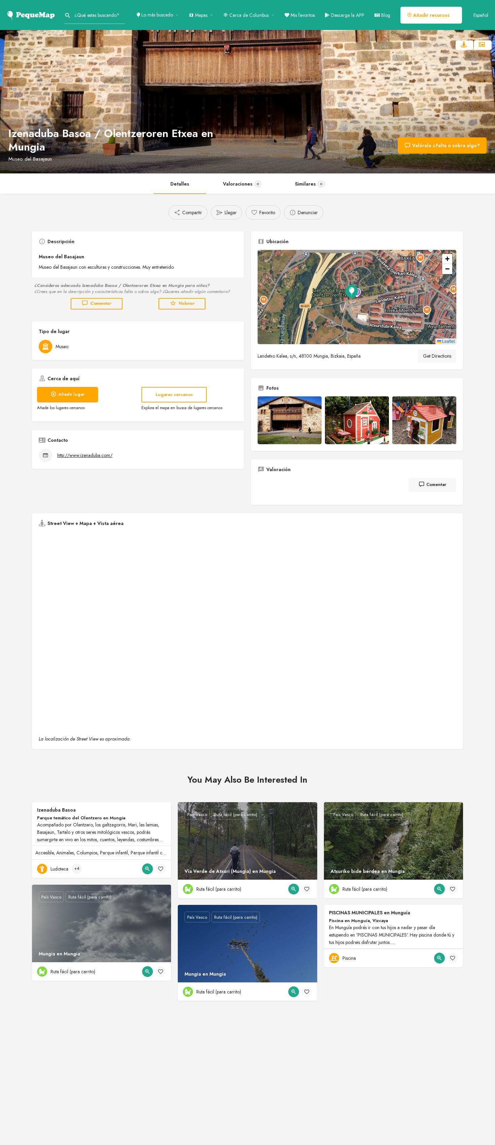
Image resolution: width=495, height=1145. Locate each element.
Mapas (200, 15)
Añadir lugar (71, 394)
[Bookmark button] (160, 868)
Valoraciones (241, 184)
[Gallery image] (290, 420)
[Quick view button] (147, 868)
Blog (385, 15)
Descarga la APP (347, 15)
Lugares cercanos (174, 394)
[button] (357, 297)
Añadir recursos (431, 15)
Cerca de (248, 15)
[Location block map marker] (351, 292)
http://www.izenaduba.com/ (84, 455)
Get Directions (437, 356)
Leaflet (448, 341)
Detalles (179, 184)
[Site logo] (32, 14)
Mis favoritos (302, 15)
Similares (309, 184)
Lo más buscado (156, 14)
